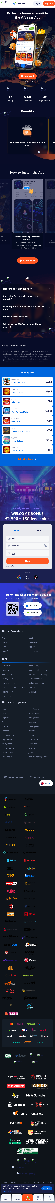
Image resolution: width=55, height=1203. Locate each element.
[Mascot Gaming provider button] (30, 914)
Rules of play (34, 666)
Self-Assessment (35, 679)
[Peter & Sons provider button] (30, 822)
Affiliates (32, 687)
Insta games (34, 718)
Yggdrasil (32, 647)
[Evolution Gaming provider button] (30, 891)
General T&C (7, 666)
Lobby (4, 709)
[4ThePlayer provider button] (11, 929)
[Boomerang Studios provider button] (30, 937)
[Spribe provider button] (11, 868)
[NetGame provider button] (30, 814)
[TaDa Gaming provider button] (11, 898)
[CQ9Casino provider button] (11, 875)
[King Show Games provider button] (11, 914)
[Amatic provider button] (11, 822)
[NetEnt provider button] (11, 829)
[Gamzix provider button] (30, 799)
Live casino (6, 726)
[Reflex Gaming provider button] (30, 967)
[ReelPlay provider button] (30, 929)
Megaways (33, 722)
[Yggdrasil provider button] (30, 806)
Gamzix (5, 642)
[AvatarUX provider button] (30, 921)
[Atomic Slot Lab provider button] (30, 868)
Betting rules (7, 674)
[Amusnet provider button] (30, 975)
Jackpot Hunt (34, 713)
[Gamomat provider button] (11, 806)
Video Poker (33, 739)
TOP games (7, 744)
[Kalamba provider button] (30, 837)
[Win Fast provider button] (11, 906)
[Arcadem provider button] (30, 852)
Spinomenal (33, 651)
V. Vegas (21, 351)
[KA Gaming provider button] (11, 952)
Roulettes (32, 731)
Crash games (34, 744)
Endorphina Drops (9, 748)
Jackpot (32, 752)
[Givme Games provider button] (30, 845)
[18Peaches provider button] (11, 1013)
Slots (4, 722)
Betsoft (5, 651)
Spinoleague (7, 757)
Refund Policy (7, 692)
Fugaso (5, 638)
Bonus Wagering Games (39, 757)
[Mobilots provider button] (11, 860)
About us (32, 692)
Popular (5, 718)
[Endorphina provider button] (11, 799)
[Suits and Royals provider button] (11, 1006)
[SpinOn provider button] (11, 944)
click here (7, 1191)
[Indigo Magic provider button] (11, 960)
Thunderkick (33, 642)
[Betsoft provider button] (11, 814)
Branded (5, 731)
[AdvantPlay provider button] (11, 983)
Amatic (31, 638)
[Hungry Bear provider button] (30, 990)
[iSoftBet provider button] (11, 845)
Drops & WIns (8, 752)
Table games (34, 726)
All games (33, 748)
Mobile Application (36, 683)
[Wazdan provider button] (11, 837)
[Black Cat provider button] (30, 983)
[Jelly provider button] (11, 967)
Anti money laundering (38, 670)
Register (49, 3)
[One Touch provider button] (30, 906)
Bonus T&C (7, 670)
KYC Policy (6, 696)
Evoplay (5, 647)
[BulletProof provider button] (11, 937)
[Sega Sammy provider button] (11, 921)
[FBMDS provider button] (11, 883)
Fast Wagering (8, 735)
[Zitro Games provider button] (30, 898)
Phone (38, 530)
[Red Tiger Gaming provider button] (30, 860)
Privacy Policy (7, 679)
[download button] (12, 609)
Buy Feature (7, 739)
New (4, 713)
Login (37, 3)
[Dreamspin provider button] (30, 998)
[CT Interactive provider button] (11, 852)
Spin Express (34, 709)
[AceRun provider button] (11, 975)
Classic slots (34, 735)
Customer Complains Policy (13, 687)
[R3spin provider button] (11, 998)
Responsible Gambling (38, 674)
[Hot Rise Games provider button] (11, 990)
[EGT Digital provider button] (30, 960)
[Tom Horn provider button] (30, 883)
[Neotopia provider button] (30, 1006)
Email (16, 530)
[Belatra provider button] (30, 875)
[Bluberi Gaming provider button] (11, 891)
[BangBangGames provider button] (30, 944)
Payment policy (8, 683)
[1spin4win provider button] (30, 829)
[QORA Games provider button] (30, 952)
